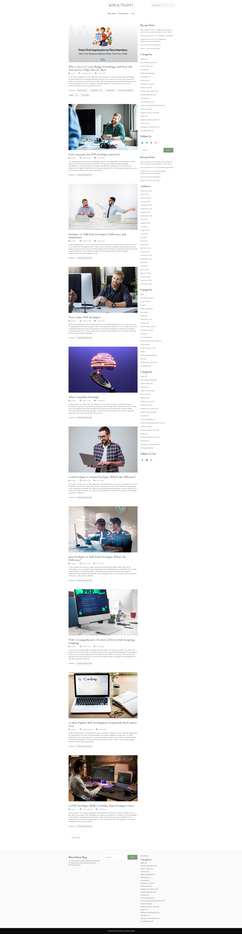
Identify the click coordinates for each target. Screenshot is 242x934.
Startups (143, 123)
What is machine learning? (84, 397)
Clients (142, 70)
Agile (142, 59)
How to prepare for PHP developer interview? (94, 154)
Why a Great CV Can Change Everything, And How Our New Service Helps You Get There (100, 68)
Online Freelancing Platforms (151, 105)
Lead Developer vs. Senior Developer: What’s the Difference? (102, 477)
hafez (72, 73)
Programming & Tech (84, 175)
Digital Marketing (146, 73)
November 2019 (146, 284)
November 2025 (146, 191)
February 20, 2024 (87, 729)
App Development (146, 62)
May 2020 (143, 262)
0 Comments (102, 73)
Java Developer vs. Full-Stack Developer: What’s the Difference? (97, 558)
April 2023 (144, 219)
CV (77, 95)
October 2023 (145, 212)
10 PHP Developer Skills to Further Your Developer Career (101, 805)
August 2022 (145, 223)
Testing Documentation (148, 127)
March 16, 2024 (86, 158)
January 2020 (145, 277)
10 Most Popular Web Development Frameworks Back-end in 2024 (103, 724)
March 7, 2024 (86, 563)
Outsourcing (144, 109)
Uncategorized (145, 130)
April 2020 (144, 266)
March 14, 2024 (86, 241)
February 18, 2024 (87, 809)
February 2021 (145, 248)
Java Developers (146, 102)
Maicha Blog (130, 931)
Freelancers (110, 90)
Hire (133, 13)
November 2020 (146, 259)
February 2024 (145, 198)
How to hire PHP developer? (85, 317)
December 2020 (146, 255)
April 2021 (144, 241)
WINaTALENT (123, 13)
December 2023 (146, 205)
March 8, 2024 (86, 480)
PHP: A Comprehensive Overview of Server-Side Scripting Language (102, 641)
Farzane (73, 158)
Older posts (76, 838)
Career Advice (82, 90)
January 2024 (145, 201)
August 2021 (144, 230)
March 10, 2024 (86, 400)
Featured (143, 80)
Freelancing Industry (126, 90)
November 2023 (146, 209)
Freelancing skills (146, 95)
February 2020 (145, 273)
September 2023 (146, 216)
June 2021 (144, 234)
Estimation (144, 77)
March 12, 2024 (86, 321)
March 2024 (144, 194)
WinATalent (144, 856)
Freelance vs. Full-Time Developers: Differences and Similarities (97, 236)
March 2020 (144, 269)
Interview (143, 98)
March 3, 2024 (86, 646)
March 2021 (144, 244)
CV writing (85, 95)
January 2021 (145, 252)
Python (142, 116)
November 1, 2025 (86, 73)
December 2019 (146, 280)
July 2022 (143, 227)
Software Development (148, 120)
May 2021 (143, 237)
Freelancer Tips (96, 90)
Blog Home (111, 13)
